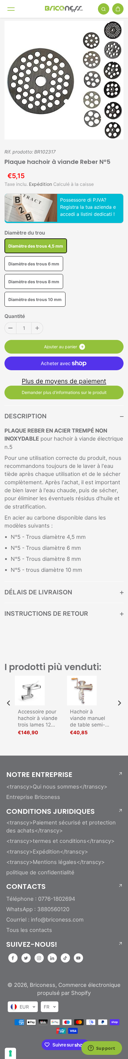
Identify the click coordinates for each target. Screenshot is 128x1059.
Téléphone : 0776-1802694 (40, 898)
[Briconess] (64, 9)
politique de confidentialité (40, 872)
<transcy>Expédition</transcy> (47, 851)
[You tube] (78, 958)
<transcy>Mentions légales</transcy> (55, 862)
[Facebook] (12, 958)
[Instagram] (39, 958)
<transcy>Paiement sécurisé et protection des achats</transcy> (61, 826)
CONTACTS (26, 886)
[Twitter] (25, 958)
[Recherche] (103, 9)
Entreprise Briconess (33, 797)
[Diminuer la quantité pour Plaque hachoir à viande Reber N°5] (10, 328)
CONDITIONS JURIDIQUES (50, 811)
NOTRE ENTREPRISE (39, 774)
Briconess (42, 985)
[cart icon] (118, 9)
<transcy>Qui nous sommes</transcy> (56, 786)
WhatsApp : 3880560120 (37, 909)
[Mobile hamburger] (11, 8)
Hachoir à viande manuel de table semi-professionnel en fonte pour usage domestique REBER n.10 (90, 718)
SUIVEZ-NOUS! (31, 944)
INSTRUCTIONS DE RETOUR (46, 613)
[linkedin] (52, 958)
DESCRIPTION (25, 416)
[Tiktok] (65, 958)
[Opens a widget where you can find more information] (101, 1048)
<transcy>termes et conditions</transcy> (60, 841)
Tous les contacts (29, 930)
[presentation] (8, 703)
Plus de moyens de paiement (64, 381)
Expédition (40, 184)
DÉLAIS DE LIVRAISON (38, 592)
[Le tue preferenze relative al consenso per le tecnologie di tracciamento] (10, 1053)
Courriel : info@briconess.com (45, 919)
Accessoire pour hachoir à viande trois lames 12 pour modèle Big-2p (37, 718)
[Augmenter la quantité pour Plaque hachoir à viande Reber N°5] (37, 328)
